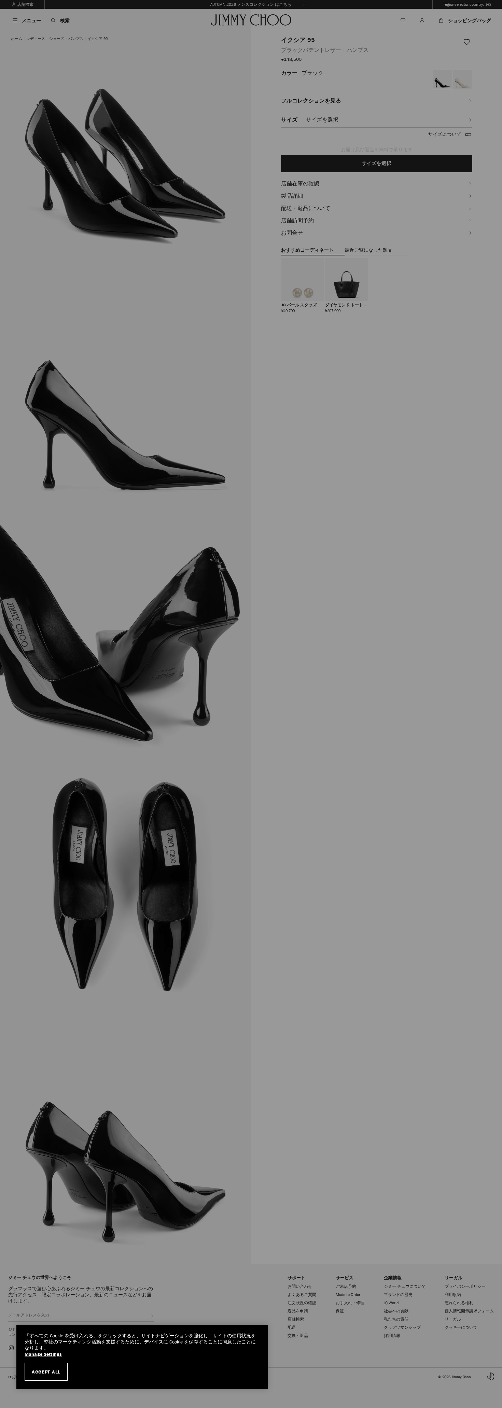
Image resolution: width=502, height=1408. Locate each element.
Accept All (46, 1372)
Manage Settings (43, 1354)
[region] (142, 1357)
